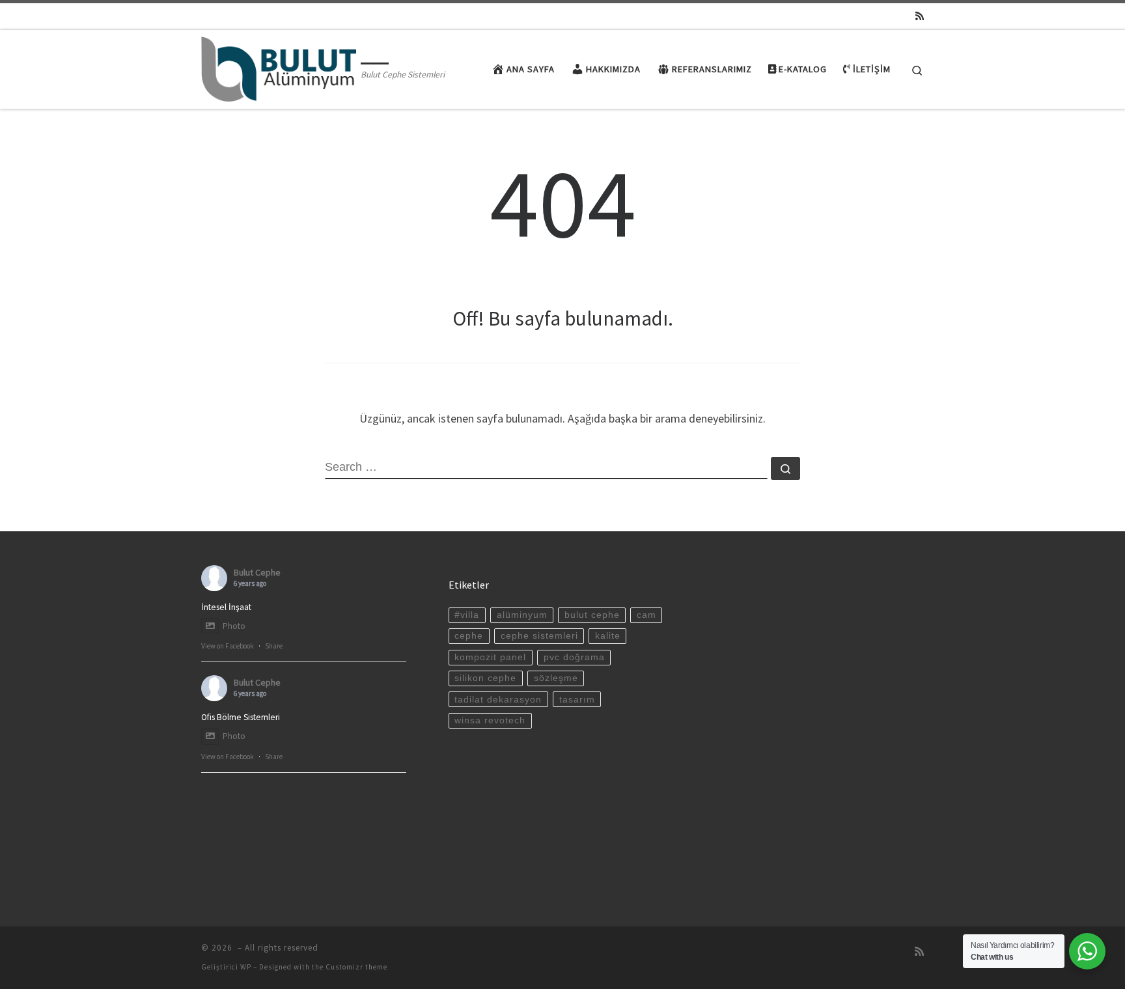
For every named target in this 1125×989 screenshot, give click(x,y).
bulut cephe (592, 615)
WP (245, 966)
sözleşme (556, 678)
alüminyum (522, 615)
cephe (468, 636)
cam (646, 615)
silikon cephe (485, 678)
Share (274, 645)
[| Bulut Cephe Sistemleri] (278, 66)
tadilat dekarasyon (498, 699)
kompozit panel (490, 657)
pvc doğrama (574, 657)
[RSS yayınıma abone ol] (919, 15)
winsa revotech (489, 720)
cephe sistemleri (539, 636)
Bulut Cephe (257, 572)
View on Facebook (227, 645)
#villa (466, 615)
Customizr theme (356, 966)
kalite (607, 636)
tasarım (577, 699)
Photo (234, 626)
